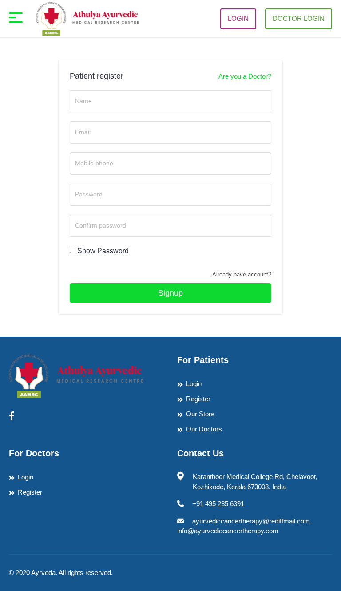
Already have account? (241, 274)
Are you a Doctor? (244, 76)
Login (238, 18)
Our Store (200, 414)
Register (198, 399)
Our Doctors (204, 429)
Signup (170, 292)
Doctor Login (299, 18)
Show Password (103, 251)
